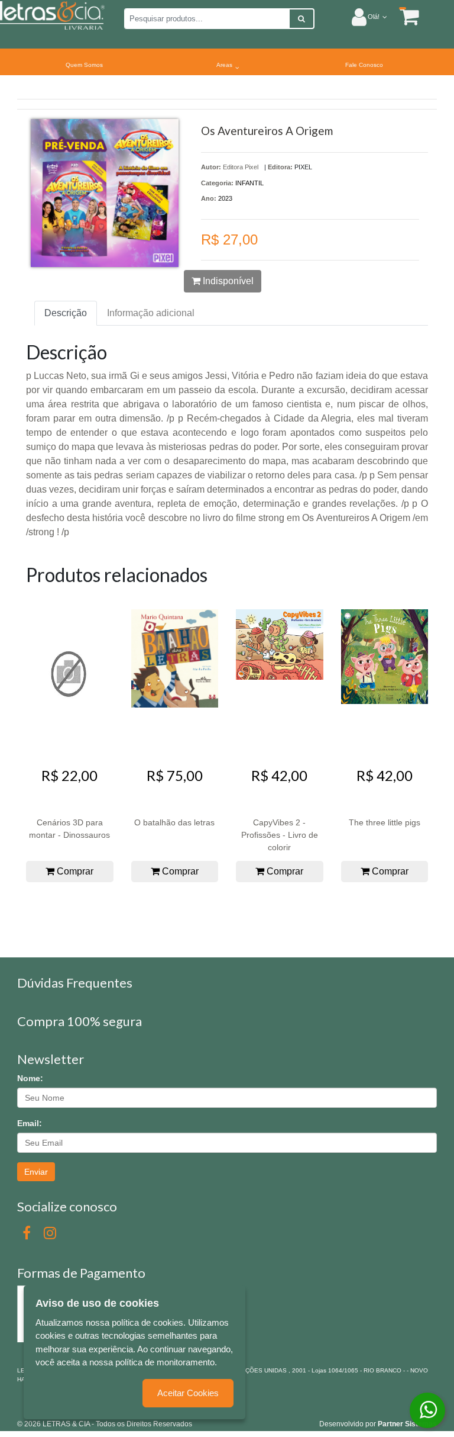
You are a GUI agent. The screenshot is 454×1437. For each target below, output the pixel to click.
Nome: (30, 1078)
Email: (29, 1123)
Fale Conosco (364, 65)
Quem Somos (84, 65)
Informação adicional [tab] (150, 313)
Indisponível (227, 281)
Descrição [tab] (65, 313)
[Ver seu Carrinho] (403, 16)
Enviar (36, 1171)
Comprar (73, 871)
